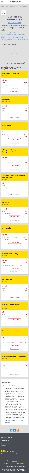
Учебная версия (4, 438)
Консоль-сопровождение (11, 254)
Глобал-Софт (7, 279)
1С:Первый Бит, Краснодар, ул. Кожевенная (13, 177)
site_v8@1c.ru (13, 451)
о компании (21, 463)
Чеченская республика (12, 40)
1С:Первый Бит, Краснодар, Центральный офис (12, 151)
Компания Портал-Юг (10, 74)
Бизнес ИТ (6, 202)
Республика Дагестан (6, 37)
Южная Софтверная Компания (14, 357)
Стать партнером (5, 440)
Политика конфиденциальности (8, 442)
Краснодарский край (19, 36)
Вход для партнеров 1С (6, 437)
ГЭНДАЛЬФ (6, 99)
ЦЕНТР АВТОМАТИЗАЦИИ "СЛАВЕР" (11, 305)
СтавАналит (7, 125)
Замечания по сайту (5, 443)
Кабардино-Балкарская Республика (10, 34)
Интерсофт (6, 228)
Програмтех (7, 331)
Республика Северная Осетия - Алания (11, 39)
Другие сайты (4, 445)
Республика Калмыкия (18, 37)
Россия (12, 32)
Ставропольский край (20, 32)
